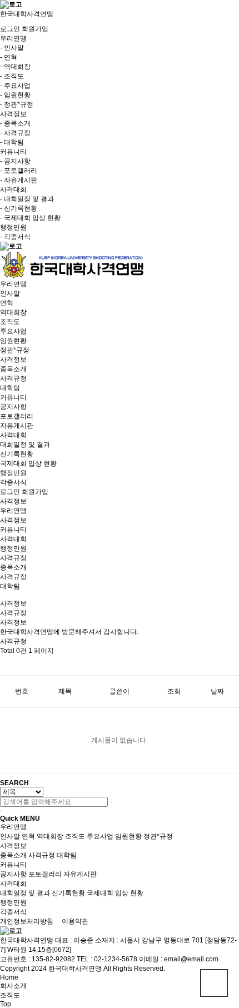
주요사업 (13, 331)
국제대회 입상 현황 (28, 463)
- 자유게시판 (18, 180)
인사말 (10, 293)
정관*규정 (14, 350)
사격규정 (13, 378)
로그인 (10, 29)
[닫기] (1, 811)
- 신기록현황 (18, 208)
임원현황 (13, 341)
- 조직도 (12, 76)
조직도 (10, 322)
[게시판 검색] (5, 665)
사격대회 (13, 435)
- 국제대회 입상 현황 (30, 218)
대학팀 (10, 388)
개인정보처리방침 (26, 921)
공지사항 (13, 407)
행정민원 (13, 473)
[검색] (110, 802)
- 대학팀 (12, 142)
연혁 (6, 303)
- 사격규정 (15, 133)
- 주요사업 (15, 85)
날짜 (217, 691)
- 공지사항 (15, 161)
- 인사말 (12, 48)
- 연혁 (8, 57)
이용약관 (75, 921)
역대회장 (13, 312)
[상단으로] (214, 983)
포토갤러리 (16, 416)
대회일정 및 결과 (25, 444)
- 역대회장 (15, 67)
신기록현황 (16, 454)
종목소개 (13, 369)
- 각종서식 (15, 237)
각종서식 (13, 482)
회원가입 (35, 29)
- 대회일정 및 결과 (27, 199)
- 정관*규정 (16, 104)
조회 (174, 691)
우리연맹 (13, 284)
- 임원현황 (15, 95)
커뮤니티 (13, 397)
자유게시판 (16, 426)
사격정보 (13, 359)
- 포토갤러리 (18, 170)
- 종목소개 (15, 123)
